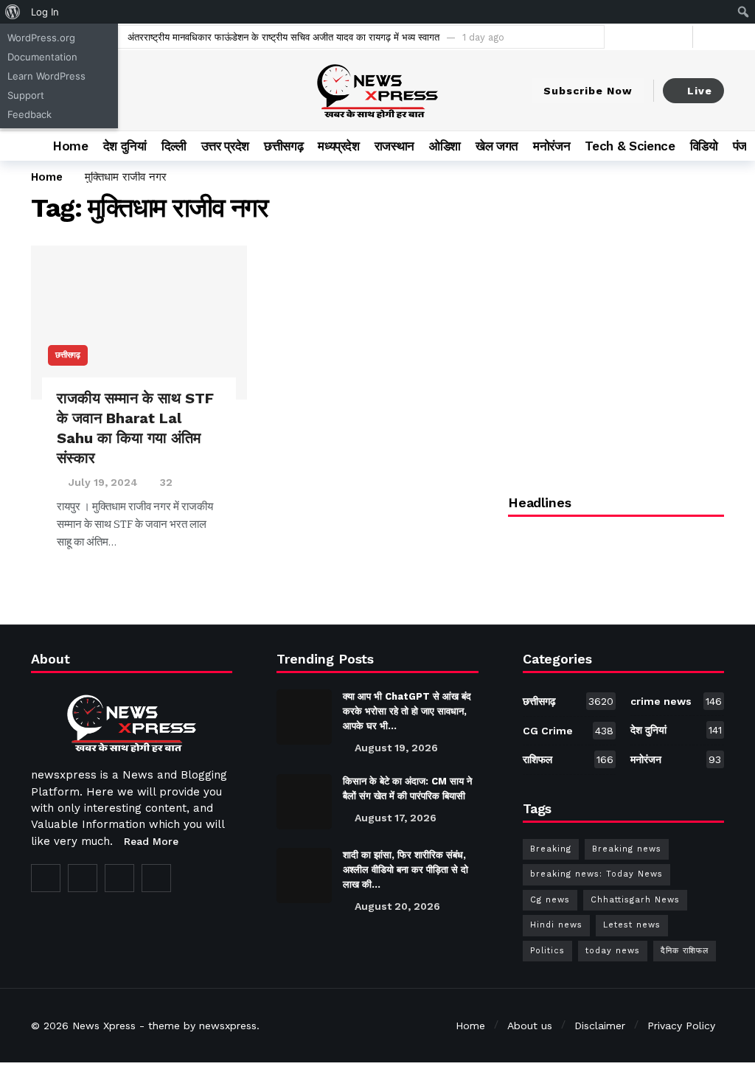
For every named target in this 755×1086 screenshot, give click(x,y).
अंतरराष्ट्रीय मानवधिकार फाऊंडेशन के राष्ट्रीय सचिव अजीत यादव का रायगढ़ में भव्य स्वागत (283, 37)
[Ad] (616, 354)
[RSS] (156, 878)
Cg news (550, 900)
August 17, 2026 (395, 818)
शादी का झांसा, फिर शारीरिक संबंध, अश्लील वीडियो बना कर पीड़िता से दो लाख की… (405, 869)
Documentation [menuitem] (42, 57)
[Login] (713, 37)
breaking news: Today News (596, 874)
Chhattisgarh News (635, 900)
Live (699, 91)
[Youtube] (678, 36)
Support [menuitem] (25, 95)
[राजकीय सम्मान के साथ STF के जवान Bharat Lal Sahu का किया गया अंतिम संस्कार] (139, 323)
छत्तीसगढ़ (67, 355)
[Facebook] (632, 36)
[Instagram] (119, 878)
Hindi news (556, 925)
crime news (676, 701)
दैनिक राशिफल (685, 951)
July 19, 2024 (103, 482)
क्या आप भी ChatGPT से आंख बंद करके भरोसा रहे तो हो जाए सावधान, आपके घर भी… (407, 711)
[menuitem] (13, 12)
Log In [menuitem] (45, 12)
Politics (547, 951)
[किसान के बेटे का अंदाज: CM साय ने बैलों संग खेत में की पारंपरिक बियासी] (304, 801)
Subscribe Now (588, 91)
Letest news (632, 925)
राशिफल (568, 759)
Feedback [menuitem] (29, 114)
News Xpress (104, 1025)
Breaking (550, 849)
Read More (151, 841)
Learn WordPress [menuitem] (46, 76)
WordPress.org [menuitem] (41, 37)
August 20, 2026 (397, 906)
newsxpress (228, 1025)
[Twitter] (655, 36)
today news (612, 951)
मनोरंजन (675, 759)
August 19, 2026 (396, 747)
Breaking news (626, 849)
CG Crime (568, 731)
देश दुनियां (676, 730)
